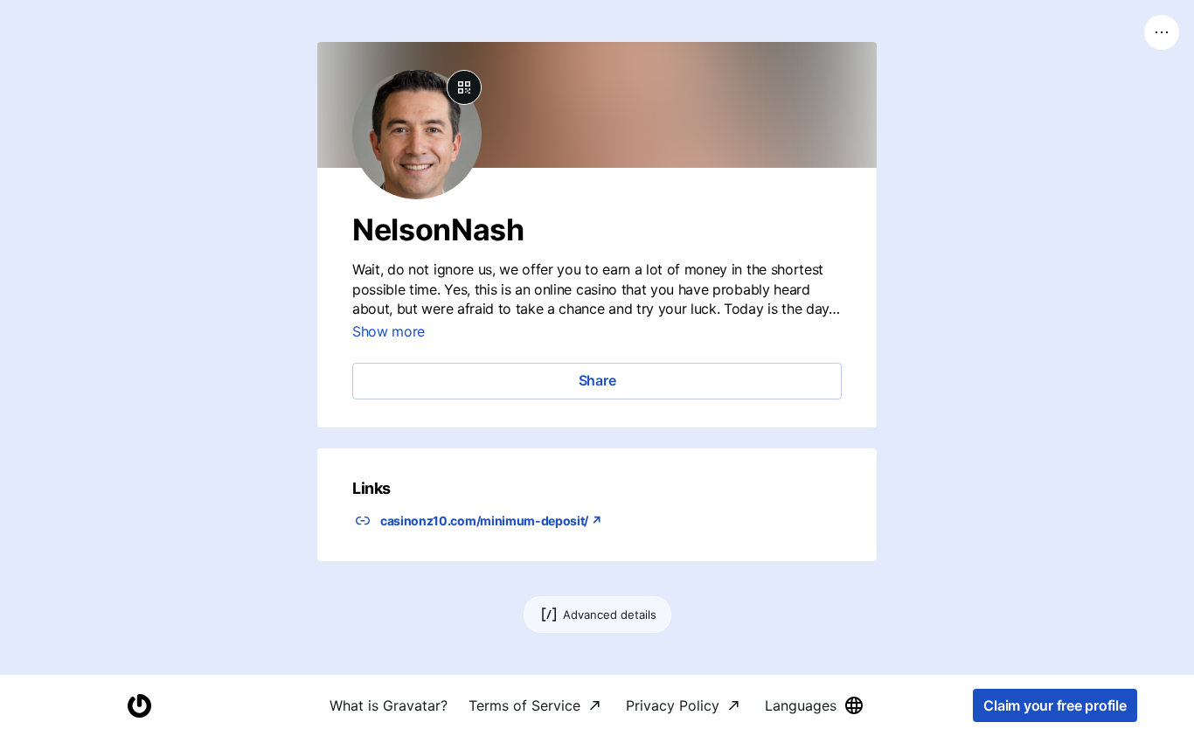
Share (597, 380)
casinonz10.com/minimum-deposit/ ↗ (490, 520)
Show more (388, 331)
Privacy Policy (672, 705)
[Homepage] (139, 706)
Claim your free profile (1054, 705)
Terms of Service (524, 705)
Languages (800, 705)
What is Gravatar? (389, 705)
